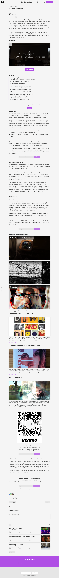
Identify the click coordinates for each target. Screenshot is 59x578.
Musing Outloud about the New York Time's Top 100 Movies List (21, 537)
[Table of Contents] (1, 289)
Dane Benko (13, 13)
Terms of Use (35, 488)
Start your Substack (26, 572)
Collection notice (37, 569)
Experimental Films (13, 6)
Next (47, 502)
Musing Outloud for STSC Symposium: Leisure (18, 545)
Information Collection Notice (29, 489)
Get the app (35, 572)
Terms (32, 569)
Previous (13, 502)
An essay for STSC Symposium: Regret (16, 529)
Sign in (55, 2)
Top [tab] (10, 524)
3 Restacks (20, 494)
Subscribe (49, 2)
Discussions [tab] (17, 524)
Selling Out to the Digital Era (16, 528)
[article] (29, 530)
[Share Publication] (45, 2)
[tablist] (13, 510)
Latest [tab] (13, 524)
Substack (24, 575)
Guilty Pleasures (32, 34)
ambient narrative (20, 168)
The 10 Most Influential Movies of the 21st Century (22, 536)
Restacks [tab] (16, 510)
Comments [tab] (11, 510)
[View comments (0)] (14, 17)
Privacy (28, 569)
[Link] (7, 40)
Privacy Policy (38, 489)
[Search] (42, 2)
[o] (29, 54)
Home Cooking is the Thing (16, 544)
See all (10, 552)
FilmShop (41, 20)
